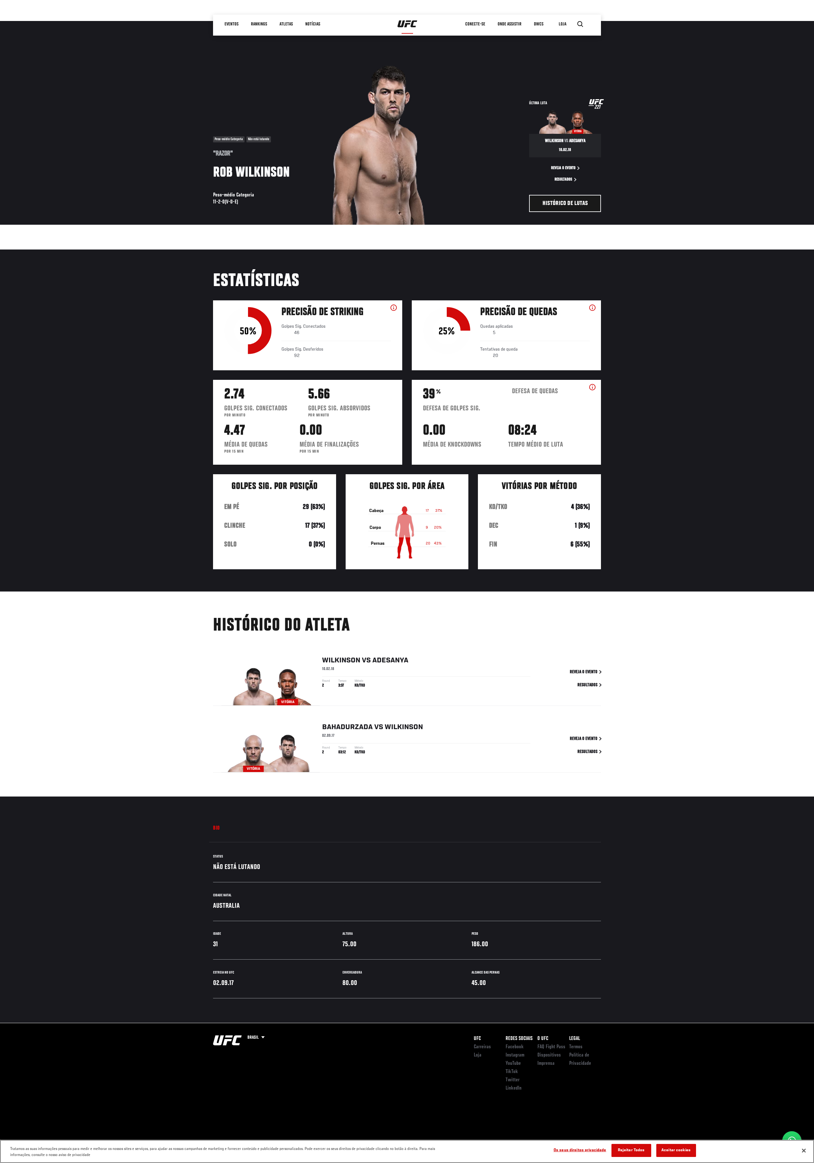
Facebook (515, 1047)
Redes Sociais (519, 1039)
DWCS (538, 24)
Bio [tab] (216, 828)
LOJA (562, 24)
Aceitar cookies (676, 1150)
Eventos (231, 24)
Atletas (286, 24)
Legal (574, 1039)
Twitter (513, 1080)
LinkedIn (513, 1088)
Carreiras (482, 1047)
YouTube (513, 1063)
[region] (407, 1151)
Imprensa (546, 1063)
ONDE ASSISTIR (509, 24)
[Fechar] (804, 1151)
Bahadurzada (347, 727)
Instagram (515, 1055)
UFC (477, 1039)
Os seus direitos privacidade (580, 1150)
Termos (576, 1047)
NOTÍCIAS (312, 24)
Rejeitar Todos (631, 1150)
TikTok (512, 1072)
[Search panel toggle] (580, 24)
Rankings (259, 24)
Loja (477, 1055)
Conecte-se (475, 24)
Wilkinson (341, 660)
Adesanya (390, 660)
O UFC (542, 1039)
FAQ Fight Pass (551, 1047)
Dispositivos (549, 1055)
